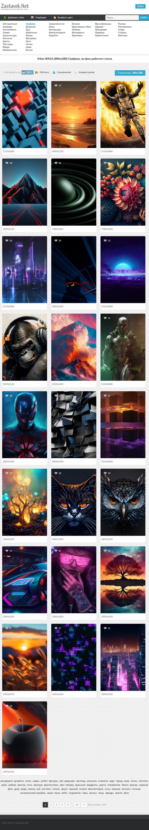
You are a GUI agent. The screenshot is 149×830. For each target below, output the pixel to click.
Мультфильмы (103, 24)
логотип (143, 780)
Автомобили (9, 29)
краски (134, 784)
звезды (109, 792)
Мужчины (77, 35)
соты (107, 788)
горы (85, 792)
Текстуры (8, 44)
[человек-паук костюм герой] (24, 424)
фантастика (51, 784)
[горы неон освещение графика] (24, 192)
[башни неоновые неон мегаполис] (24, 269)
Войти (140, 6)
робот (44, 780)
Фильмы (122, 35)
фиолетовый (95, 788)
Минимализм (10, 50)
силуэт (83, 788)
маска (31, 788)
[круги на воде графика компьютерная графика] (73, 192)
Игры (52, 27)
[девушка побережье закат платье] (73, 114)
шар (111, 780)
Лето (28, 41)
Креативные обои (81, 27)
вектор (21, 784)
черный (73, 788)
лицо (101, 792)
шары (36, 780)
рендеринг (7, 780)
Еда (28, 29)
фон (126, 792)
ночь (29, 784)
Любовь (76, 29)
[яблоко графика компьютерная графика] (24, 734)
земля (118, 792)
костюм (46, 788)
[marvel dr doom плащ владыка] (123, 347)
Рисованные (125, 27)
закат (50, 792)
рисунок (92, 780)
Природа (99, 32)
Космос (76, 24)
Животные (31, 32)
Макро (6, 47)
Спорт (121, 29)
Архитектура (10, 35)
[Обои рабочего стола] (14, 11)
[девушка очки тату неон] (73, 579)
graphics (19, 780)
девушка (69, 780)
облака (70, 784)
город (119, 780)
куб (38, 788)
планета (103, 780)
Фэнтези (7, 38)
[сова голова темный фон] (123, 502)
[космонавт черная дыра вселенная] (123, 114)
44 (77, 805)
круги (64, 788)
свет (61, 784)
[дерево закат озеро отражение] (123, 579)
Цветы (6, 41)
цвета (102, 784)
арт (61, 780)
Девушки (30, 27)
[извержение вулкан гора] (73, 347)
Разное (122, 24)
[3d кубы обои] (73, 424)
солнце (136, 788)
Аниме (6, 32)
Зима (28, 47)
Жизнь (29, 35)
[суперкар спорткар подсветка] (24, 579)
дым (16, 788)
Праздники (101, 29)
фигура (38, 784)
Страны (122, 32)
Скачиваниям (64, 72)
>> (83, 805)
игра (126, 780)
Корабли (53, 35)
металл (126, 788)
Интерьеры (55, 29)
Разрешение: (130, 72)
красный (80, 784)
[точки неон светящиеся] (73, 657)
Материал (31, 38)
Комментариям (86, 72)
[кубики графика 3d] (24, 114)
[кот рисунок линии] (73, 502)
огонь (134, 780)
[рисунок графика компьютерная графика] (123, 269)
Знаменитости (56, 24)
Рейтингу (44, 72)
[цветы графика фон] (123, 192)
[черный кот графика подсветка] (73, 269)
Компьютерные (57, 32)
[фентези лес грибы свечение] (24, 502)
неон (28, 780)
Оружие (99, 27)
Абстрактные (10, 24)
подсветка (75, 792)
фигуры (53, 780)
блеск (125, 784)
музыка (116, 788)
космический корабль (33, 792)
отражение (113, 784)
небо (64, 792)
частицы (81, 780)
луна (57, 792)
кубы (4, 784)
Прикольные (102, 35)
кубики (12, 784)
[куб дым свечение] (123, 424)
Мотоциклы (78, 32)
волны (93, 792)
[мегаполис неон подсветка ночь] (123, 657)
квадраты (92, 784)
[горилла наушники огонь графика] (24, 347)
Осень (29, 44)
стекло (56, 788)
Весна (29, 50)
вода (24, 788)
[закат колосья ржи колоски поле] (24, 657)
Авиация (7, 27)
